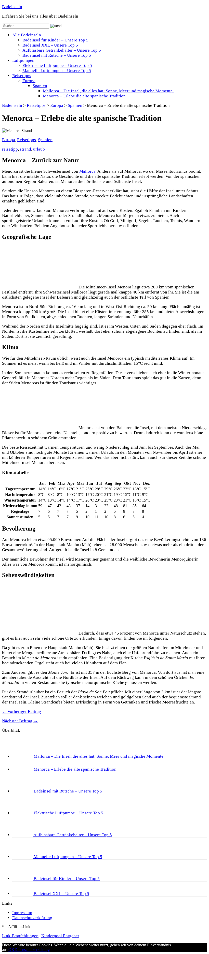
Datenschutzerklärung (32, 917)
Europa (28, 80)
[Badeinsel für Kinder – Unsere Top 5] (23, 878)
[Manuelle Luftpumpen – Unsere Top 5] (23, 856)
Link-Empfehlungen (20, 935)
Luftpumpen (23, 60)
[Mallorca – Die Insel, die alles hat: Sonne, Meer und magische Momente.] (23, 756)
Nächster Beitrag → (20, 720)
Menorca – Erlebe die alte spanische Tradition (84, 96)
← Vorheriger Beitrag (21, 711)
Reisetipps (21, 75)
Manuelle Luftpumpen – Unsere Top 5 (56, 70)
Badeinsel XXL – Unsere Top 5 (50, 45)
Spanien (40, 85)
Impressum (22, 912)
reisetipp (10, 149)
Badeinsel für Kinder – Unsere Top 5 (55, 40)
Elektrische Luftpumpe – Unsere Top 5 (57, 65)
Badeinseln (12, 6)
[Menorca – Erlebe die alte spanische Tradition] (23, 769)
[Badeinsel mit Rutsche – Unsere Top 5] (23, 791)
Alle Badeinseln (26, 35)
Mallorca (87, 171)
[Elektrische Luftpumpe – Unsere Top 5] (23, 813)
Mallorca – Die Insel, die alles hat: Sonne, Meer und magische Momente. (108, 91)
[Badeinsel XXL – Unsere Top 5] (23, 893)
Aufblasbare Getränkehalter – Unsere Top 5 (61, 50)
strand (25, 149)
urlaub (39, 149)
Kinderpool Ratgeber (60, 935)
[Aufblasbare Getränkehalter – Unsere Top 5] (22, 834)
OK (11, 949)
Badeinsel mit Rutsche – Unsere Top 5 (56, 55)
